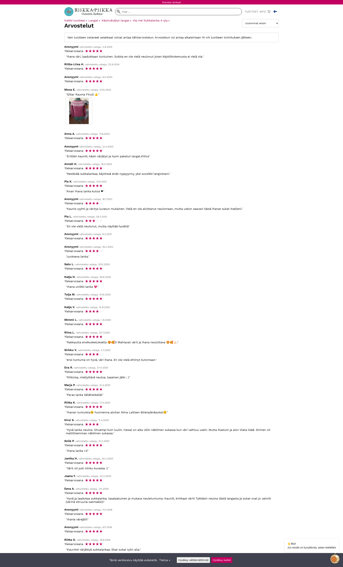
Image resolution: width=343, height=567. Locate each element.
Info (263, 11)
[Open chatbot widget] (334, 558)
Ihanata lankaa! (171, 2)
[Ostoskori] (268, 12)
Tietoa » (164, 560)
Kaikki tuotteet (75, 20)
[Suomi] (276, 12)
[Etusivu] (89, 15)
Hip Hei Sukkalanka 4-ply (151, 20)
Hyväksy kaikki (222, 560)
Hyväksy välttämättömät (193, 560)
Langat (94, 20)
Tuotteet (251, 11)
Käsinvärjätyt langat (116, 20)
